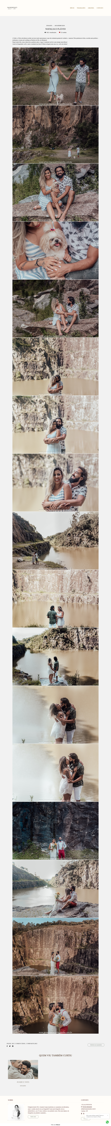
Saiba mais (33, 1116)
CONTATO (100, 8)
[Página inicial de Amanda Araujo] (12, 8)
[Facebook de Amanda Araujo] (81, 1113)
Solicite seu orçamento (96, 1045)
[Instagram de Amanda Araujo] (83, 1113)
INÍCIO (72, 8)
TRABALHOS (81, 8)
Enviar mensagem (87, 1106)
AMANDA (91, 8)
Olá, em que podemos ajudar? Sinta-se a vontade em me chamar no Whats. (95, 1116)
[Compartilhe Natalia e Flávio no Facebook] (7, 1046)
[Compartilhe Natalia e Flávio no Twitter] (9, 1046)
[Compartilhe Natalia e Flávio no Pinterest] (12, 1046)
